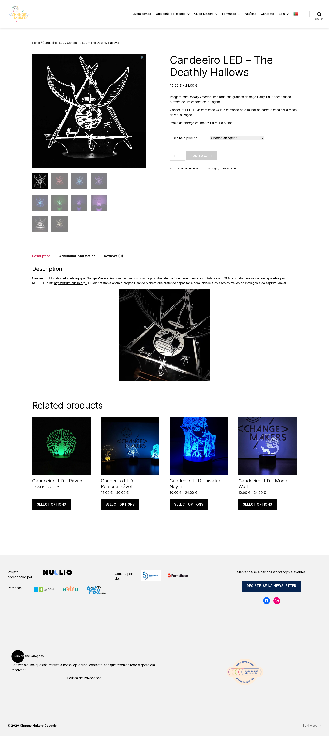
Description (41, 256)
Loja (282, 14)
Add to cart (201, 156)
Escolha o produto (184, 138)
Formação (229, 14)
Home (36, 43)
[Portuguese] (297, 14)
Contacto (267, 14)
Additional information (77, 256)
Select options (51, 504)
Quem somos (142, 14)
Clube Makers (203, 14)
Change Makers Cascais (38, 725)
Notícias (250, 14)
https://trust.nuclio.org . (70, 283)
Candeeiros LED (53, 43)
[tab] (41, 256)
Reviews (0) (113, 256)
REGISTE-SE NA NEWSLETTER (271, 586)
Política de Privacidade (84, 678)
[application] (164, 335)
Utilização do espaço (171, 14)
